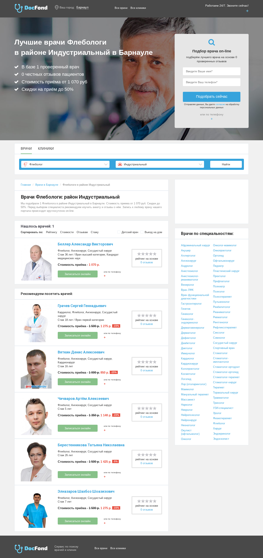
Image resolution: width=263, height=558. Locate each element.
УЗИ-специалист (223, 408)
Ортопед (218, 255)
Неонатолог (188, 425)
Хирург (217, 428)
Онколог (186, 439)
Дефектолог (188, 337)
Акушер (185, 250)
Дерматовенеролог (192, 327)
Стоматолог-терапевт (226, 377)
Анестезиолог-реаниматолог (190, 278)
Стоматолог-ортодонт (226, 366)
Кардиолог (64, 312)
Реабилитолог (221, 306)
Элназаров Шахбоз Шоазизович (86, 491)
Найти (226, 164)
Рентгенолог (220, 322)
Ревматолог (220, 317)
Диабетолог (188, 343)
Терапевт (218, 387)
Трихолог (218, 402)
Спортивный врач (224, 348)
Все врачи (121, 7)
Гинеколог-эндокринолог (189, 321)
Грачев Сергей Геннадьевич (82, 306)
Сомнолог (219, 337)
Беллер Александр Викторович (85, 244)
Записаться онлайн (78, 274)
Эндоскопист (221, 438)
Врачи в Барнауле (46, 184)
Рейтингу (51, 232)
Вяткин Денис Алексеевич (81, 352)
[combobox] (65, 164)
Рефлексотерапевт (225, 327)
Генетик (185, 308)
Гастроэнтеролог (191, 303)
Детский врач (130, 232)
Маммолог (187, 389)
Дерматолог (188, 332)
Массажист (188, 399)
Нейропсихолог (190, 414)
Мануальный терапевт (195, 394)
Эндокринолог (222, 433)
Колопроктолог (190, 368)
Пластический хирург (226, 271)
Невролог (187, 409)
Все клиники (138, 7)
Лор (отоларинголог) (193, 384)
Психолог (219, 291)
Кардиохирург (66, 362)
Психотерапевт (222, 296)
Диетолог (187, 348)
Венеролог (187, 284)
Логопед (186, 379)
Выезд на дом (153, 232)
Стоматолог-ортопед (226, 372)
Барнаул (82, 7)
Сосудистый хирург (100, 250)
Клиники (46, 148)
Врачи (26, 148)
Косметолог (188, 373)
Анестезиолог (189, 271)
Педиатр (218, 265)
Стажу (95, 232)
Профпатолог (221, 281)
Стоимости (67, 232)
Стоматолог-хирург (225, 382)
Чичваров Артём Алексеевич (83, 398)
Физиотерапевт (222, 418)
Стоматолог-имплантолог (221, 360)
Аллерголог (188, 255)
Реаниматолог (222, 312)
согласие (220, 104)
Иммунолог (188, 353)
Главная (26, 184)
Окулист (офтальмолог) (190, 432)
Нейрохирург (189, 420)
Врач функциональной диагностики (195, 296)
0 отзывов (147, 262)
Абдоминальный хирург (195, 245)
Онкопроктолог (222, 250)
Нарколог (187, 404)
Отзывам (82, 232)
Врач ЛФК (187, 289)
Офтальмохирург (224, 260)
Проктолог (219, 276)
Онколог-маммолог (225, 245)
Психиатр (219, 286)
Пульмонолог (221, 301)
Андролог (187, 265)
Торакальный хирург (225, 392)
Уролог (217, 413)
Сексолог (219, 332)
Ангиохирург (78, 250)
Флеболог (63, 250)
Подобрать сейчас (211, 96)
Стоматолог (220, 353)
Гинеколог (187, 313)
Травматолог (221, 397)
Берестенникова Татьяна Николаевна (91, 445)
